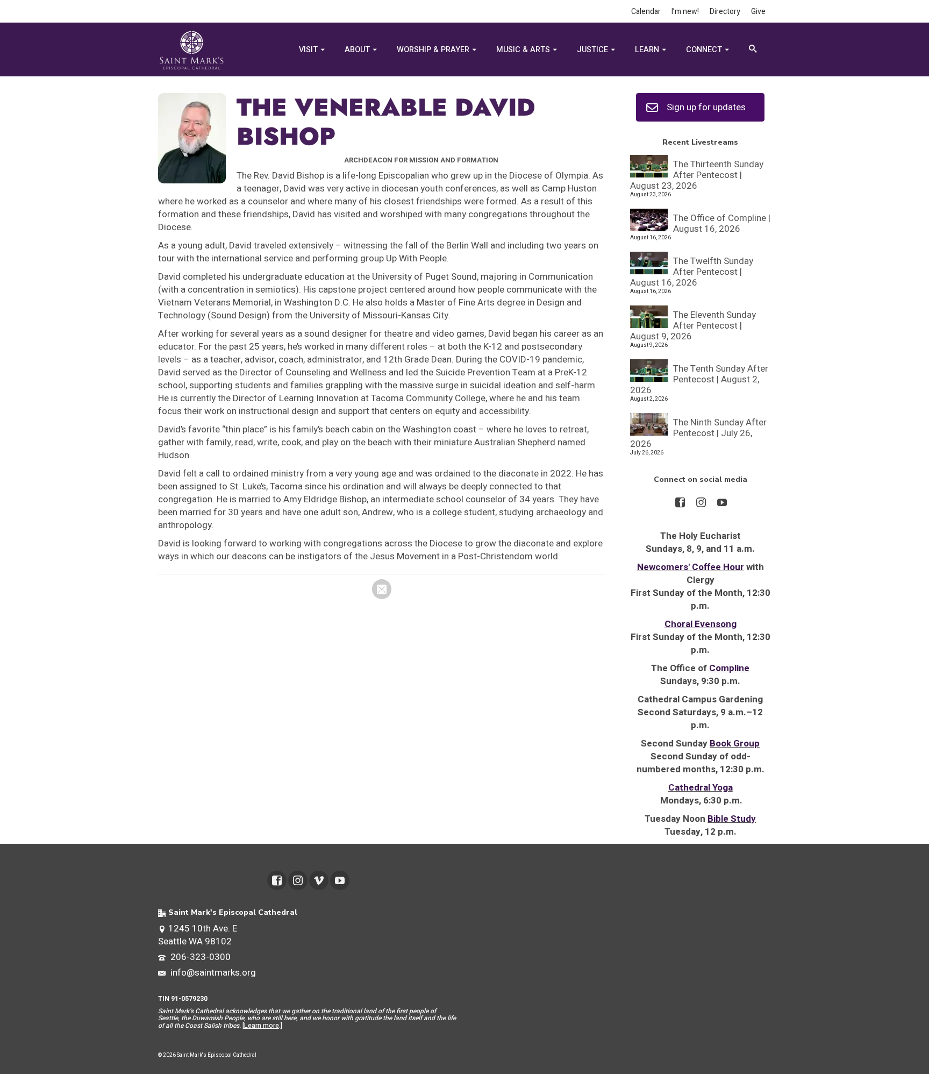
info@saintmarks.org (212, 972)
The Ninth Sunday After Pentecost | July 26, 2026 (698, 433)
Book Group (735, 743)
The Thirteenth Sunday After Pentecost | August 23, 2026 (696, 174)
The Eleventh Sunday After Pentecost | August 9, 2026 (693, 325)
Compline (729, 668)
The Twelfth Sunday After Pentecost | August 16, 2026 (691, 271)
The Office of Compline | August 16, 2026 (721, 222)
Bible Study (732, 819)
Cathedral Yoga (700, 787)
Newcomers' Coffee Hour (690, 567)
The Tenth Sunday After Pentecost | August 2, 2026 (699, 379)
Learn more (261, 1025)
